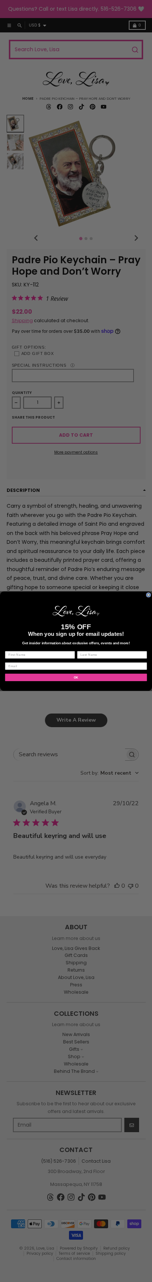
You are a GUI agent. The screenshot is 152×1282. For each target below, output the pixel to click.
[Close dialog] (148, 595)
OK (76, 677)
